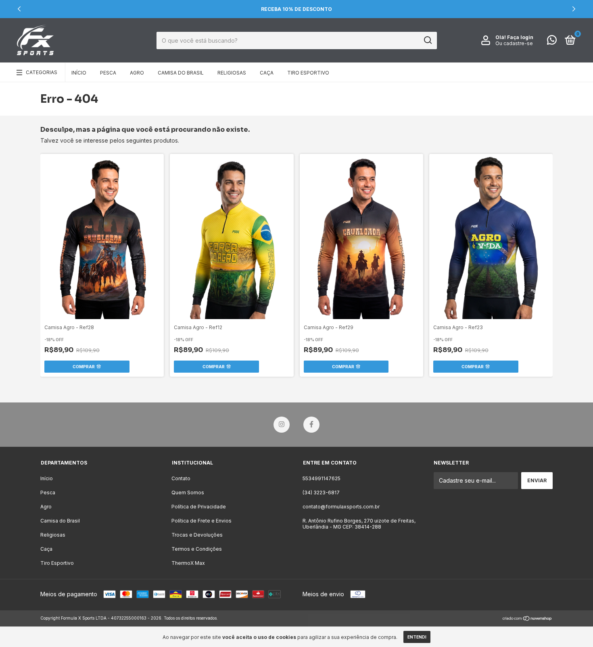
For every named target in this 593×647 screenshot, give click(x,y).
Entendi (416, 637)
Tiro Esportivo (308, 73)
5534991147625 (321, 478)
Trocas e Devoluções (197, 535)
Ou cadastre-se (514, 43)
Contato (180, 478)
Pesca (108, 73)
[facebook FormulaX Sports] (311, 425)
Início (78, 73)
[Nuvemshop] (527, 619)
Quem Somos (187, 492)
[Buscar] (427, 40)
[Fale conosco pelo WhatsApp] (552, 42)
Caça (267, 73)
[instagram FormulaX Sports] (282, 425)
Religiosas (231, 73)
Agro (137, 73)
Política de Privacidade (198, 507)
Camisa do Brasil (181, 73)
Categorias (41, 72)
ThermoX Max (188, 563)
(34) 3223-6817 (321, 492)
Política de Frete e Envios (201, 521)
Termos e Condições (196, 549)
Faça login (520, 37)
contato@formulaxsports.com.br (341, 507)
